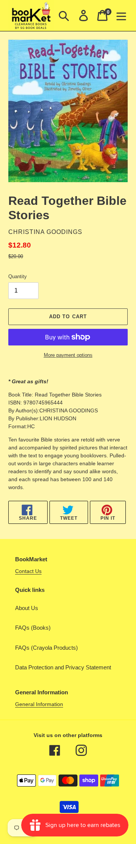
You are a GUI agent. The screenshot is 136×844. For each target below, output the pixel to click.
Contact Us (28, 571)
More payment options (68, 355)
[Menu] (121, 15)
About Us (26, 608)
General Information (39, 704)
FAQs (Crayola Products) (46, 647)
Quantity (17, 276)
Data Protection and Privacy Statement (63, 667)
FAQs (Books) (33, 627)
